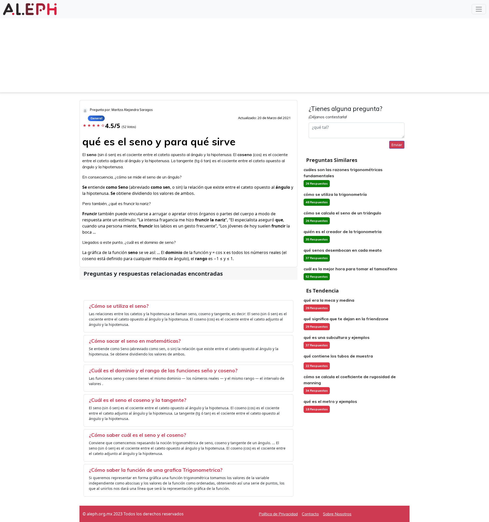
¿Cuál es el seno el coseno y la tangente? (137, 400)
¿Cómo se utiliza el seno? (119, 306)
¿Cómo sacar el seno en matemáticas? (135, 341)
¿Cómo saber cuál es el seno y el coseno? (137, 435)
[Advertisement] (244, 56)
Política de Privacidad (278, 513)
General (96, 118)
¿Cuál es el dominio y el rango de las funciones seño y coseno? (163, 370)
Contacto (310, 513)
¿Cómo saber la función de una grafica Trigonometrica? (156, 470)
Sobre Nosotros (337, 513)
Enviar (396, 144)
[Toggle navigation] (479, 9)
